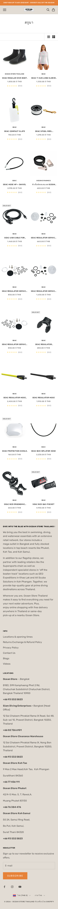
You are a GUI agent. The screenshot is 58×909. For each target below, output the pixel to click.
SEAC (43, 74)
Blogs (6, 658)
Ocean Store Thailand (14, 74)
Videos (6, 663)
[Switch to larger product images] (48, 37)
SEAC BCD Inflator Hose (43, 451)
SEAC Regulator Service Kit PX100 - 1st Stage (14, 291)
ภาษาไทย (38, 895)
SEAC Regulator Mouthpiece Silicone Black (43, 344)
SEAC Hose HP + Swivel (14, 184)
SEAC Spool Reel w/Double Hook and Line (43, 131)
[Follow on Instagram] (12, 886)
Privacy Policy (11, 647)
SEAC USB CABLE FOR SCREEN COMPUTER (14, 238)
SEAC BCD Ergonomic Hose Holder (14, 504)
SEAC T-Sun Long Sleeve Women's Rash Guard (43, 78)
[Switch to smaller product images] (53, 37)
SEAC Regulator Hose (43, 398)
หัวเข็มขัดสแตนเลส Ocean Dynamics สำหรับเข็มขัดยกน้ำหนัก (43, 184)
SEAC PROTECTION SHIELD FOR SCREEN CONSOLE (14, 451)
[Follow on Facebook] (4, 886)
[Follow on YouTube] (19, 886)
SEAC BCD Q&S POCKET (43, 504)
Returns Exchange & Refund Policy (22, 642)
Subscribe (15, 875)
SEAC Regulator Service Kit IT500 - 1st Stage (14, 344)
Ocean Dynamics (43, 181)
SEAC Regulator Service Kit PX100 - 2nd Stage (43, 238)
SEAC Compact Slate (14, 131)
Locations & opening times (18, 636)
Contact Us (9, 653)
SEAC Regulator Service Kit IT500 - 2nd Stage (43, 291)
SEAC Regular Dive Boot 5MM (14, 78)
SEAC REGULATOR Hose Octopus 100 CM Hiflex (14, 398)
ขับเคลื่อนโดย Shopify (44, 902)
